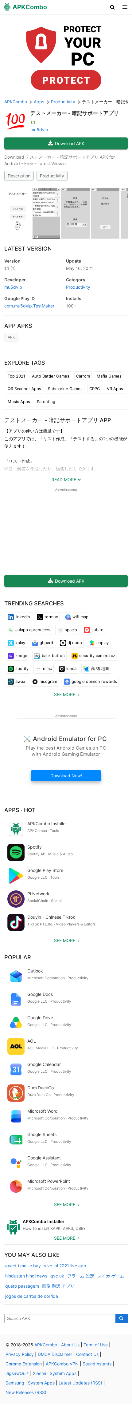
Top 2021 (16, 376)
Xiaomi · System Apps (54, 1373)
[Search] (121, 1319)
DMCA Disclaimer (55, 1354)
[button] (112, 7)
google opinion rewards (94, 681)
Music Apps (19, 401)
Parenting (46, 401)
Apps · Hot (20, 810)
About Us (70, 1344)
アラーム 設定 (80, 1275)
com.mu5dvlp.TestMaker (29, 305)
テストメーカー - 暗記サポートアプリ (74, 113)
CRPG (94, 388)
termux (51, 616)
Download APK (69, 143)
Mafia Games (109, 376)
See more (64, 694)
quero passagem (22, 1286)
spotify (22, 668)
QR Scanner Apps (24, 388)
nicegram (48, 681)
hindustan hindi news (26, 1275)
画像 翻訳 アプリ (58, 1286)
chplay (102, 642)
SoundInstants (97, 1363)
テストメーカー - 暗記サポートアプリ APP (57, 420)
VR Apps (115, 388)
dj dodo (75, 642)
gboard (46, 642)
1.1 (10, 268)
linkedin (22, 616)
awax (20, 681)
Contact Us (87, 1354)
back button (53, 655)
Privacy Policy (20, 1354)
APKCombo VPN (62, 1363)
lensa (71, 668)
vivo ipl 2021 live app (65, 1265)
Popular (17, 957)
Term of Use (95, 1344)
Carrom (83, 376)
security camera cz (97, 655)
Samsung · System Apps (30, 1382)
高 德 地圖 (100, 668)
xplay (20, 642)
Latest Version (28, 248)
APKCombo (15, 101)
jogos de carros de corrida (31, 1296)
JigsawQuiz (17, 1373)
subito (97, 629)
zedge (21, 655)
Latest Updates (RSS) (80, 1382)
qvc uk (57, 1275)
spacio (71, 629)
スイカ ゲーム (110, 1275)
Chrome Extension (24, 1363)
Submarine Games (65, 388)
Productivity (52, 175)
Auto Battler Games (50, 376)
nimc (47, 668)
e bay (35, 1265)
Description (19, 175)
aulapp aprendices (32, 629)
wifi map (80, 616)
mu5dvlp (39, 129)
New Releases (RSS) (26, 1392)
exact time (15, 1265)
